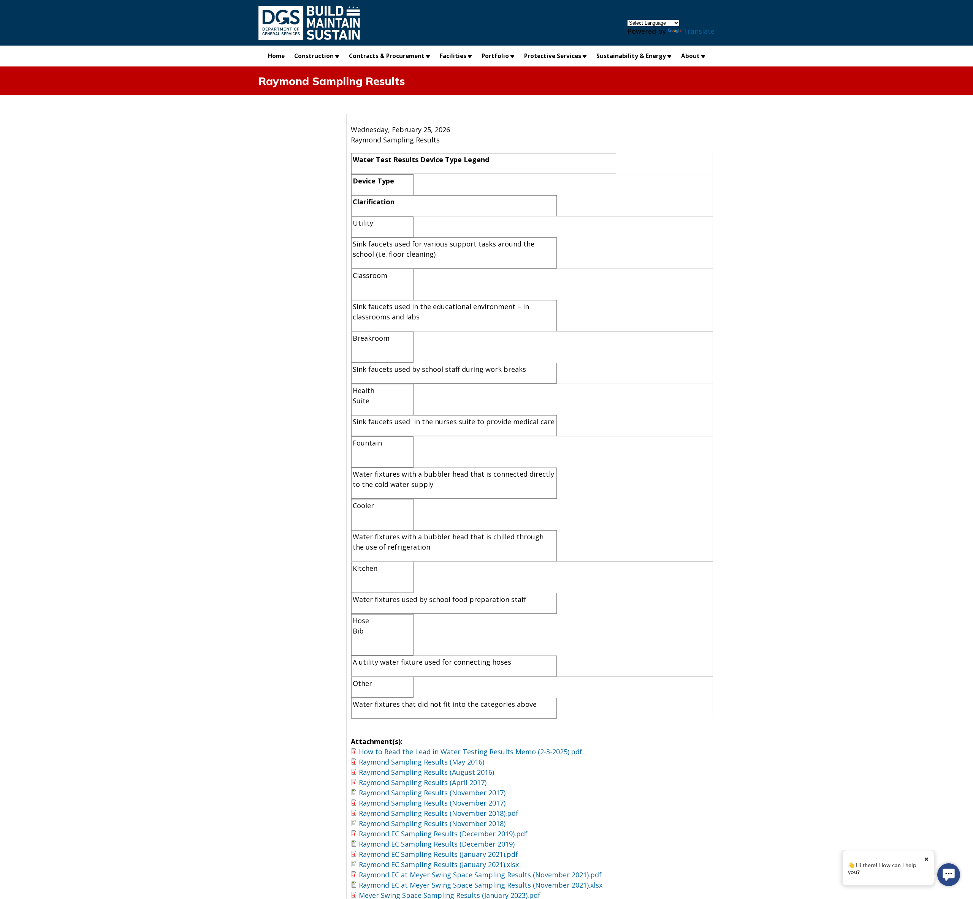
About (690, 56)
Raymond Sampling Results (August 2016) (426, 772)
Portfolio (495, 56)
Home (276, 56)
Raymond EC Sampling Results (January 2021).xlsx (439, 864)
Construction (314, 56)
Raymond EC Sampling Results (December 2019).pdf (443, 833)
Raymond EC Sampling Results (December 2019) (437, 843)
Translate (699, 31)
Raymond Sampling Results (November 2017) (432, 792)
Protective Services (552, 56)
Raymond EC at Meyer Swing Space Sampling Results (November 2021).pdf (480, 874)
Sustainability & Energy (631, 56)
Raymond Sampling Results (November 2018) (432, 823)
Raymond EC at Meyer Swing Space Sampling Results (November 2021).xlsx (480, 885)
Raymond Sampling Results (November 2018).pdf (438, 813)
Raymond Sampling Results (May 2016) (421, 761)
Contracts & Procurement (387, 56)
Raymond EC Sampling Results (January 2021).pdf (438, 854)
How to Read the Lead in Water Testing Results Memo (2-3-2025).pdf (470, 751)
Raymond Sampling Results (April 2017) (422, 782)
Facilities (453, 56)
